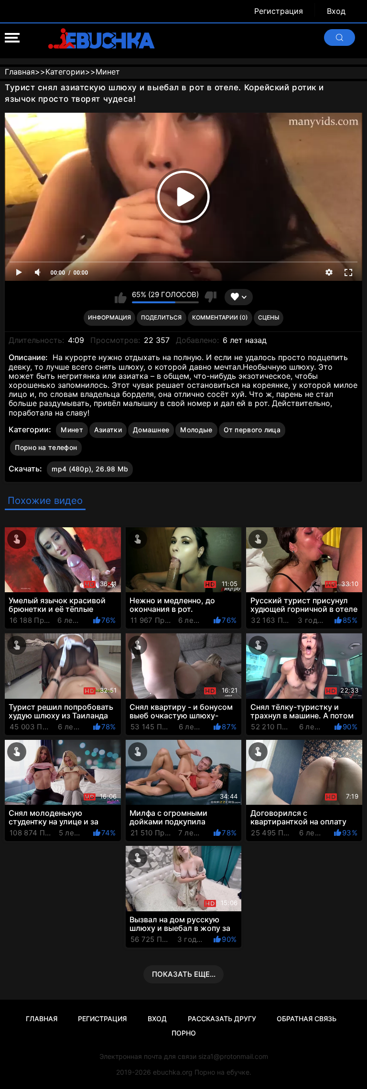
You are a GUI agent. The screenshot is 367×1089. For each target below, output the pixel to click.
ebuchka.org (173, 1072)
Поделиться (161, 317)
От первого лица (252, 430)
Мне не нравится (210, 297)
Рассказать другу (222, 1018)
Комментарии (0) (220, 317)
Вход (336, 11)
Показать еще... (184, 974)
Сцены (268, 317)
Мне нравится (120, 297)
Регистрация (278, 11)
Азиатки (108, 430)
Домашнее (151, 430)
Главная (41, 1018)
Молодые (196, 430)
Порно (184, 1033)
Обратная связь (306, 1018)
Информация (109, 317)
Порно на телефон (46, 447)
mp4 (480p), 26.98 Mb (90, 469)
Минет (72, 430)
